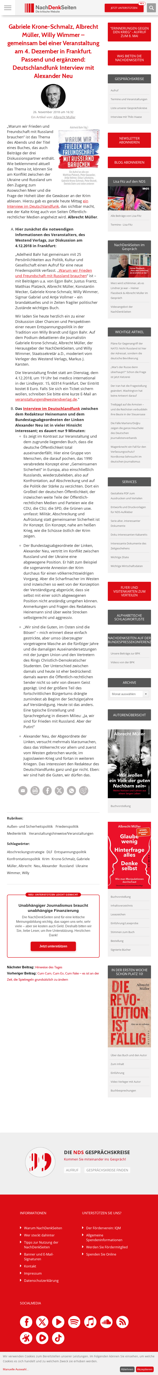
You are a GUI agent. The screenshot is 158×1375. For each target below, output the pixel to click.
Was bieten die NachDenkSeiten (129, 58)
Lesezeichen (118, 914)
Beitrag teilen (23, 790)
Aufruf (114, 90)
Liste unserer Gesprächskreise (129, 108)
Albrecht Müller (64, 117)
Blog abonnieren (129, 162)
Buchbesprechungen (123, 1090)
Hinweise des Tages (48, 967)
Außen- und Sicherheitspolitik (30, 826)
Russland (66, 866)
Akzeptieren (144, 1369)
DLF (49, 852)
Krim (46, 859)
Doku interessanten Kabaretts (129, 534)
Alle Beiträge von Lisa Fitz (126, 216)
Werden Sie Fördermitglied (107, 1247)
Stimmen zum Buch (123, 932)
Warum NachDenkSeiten (43, 1228)
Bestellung (117, 941)
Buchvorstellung (121, 806)
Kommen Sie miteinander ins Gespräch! (95, 1159)
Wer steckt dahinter (39, 1235)
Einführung (117, 1073)
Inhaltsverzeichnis (122, 905)
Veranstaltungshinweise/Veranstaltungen (61, 833)
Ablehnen (127, 1369)
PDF (35, 790)
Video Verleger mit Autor (126, 1081)
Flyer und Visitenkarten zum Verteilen (129, 591)
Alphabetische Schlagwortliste (129, 617)
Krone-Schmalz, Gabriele (71, 859)
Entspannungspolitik (70, 852)
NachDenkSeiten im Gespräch (129, 247)
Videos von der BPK (123, 662)
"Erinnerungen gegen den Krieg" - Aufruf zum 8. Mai (129, 32)
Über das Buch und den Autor (129, 1055)
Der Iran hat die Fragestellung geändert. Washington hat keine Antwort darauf (129, 390)
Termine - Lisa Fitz (121, 224)
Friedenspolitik (67, 826)
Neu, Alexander (45, 866)
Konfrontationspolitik (23, 859)
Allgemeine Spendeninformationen (104, 1237)
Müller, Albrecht (19, 866)
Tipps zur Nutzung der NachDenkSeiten (41, 1244)
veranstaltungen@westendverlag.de (46, 399)
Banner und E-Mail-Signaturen (38, 1256)
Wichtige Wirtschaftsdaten (127, 566)
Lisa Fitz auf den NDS (129, 181)
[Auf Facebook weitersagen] (47, 794)
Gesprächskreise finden (107, 1170)
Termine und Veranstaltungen (129, 99)
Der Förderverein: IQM (103, 1228)
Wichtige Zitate (120, 557)
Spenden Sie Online (101, 1254)
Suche (151, 7)
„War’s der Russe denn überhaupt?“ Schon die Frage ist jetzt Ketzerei (128, 372)
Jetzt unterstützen (127, 7)
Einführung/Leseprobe (124, 923)
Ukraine (82, 866)
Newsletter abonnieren (129, 140)
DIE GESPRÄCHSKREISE (97, 1152)
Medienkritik (16, 833)
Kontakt (30, 1266)
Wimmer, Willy (18, 873)
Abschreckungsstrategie (25, 852)
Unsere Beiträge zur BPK (125, 653)
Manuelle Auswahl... (16, 1369)
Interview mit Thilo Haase (126, 117)
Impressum (33, 1273)
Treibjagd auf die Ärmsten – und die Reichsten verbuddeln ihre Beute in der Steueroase (129, 409)
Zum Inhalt (117, 1064)
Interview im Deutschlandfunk (51, 408)
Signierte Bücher (121, 949)
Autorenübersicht (129, 715)
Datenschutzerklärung (41, 1280)
